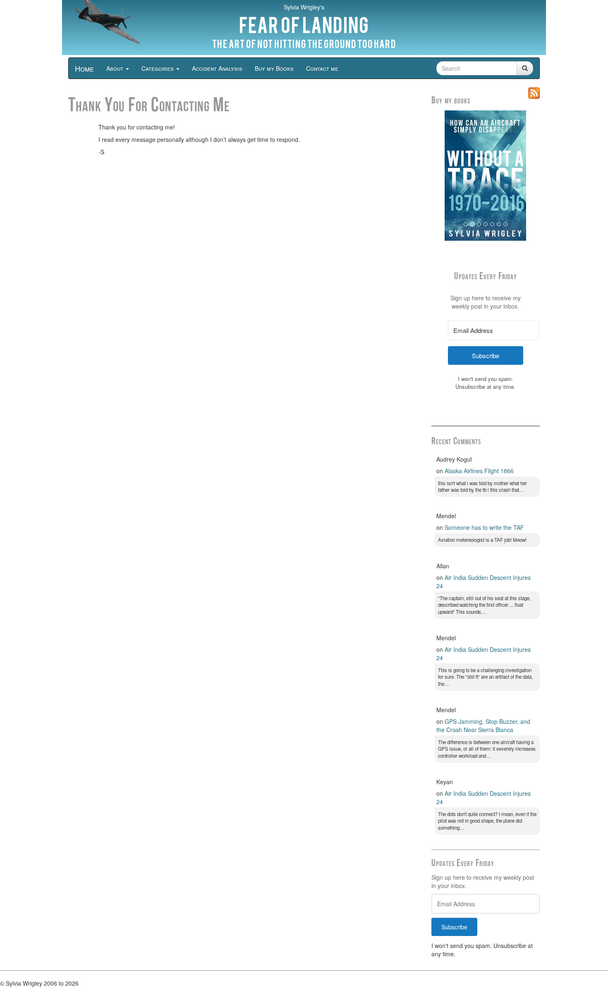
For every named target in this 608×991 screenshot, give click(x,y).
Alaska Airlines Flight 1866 (479, 471)
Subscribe (454, 927)
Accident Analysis (217, 68)
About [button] (115, 68)
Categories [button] (158, 68)
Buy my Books (274, 68)
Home (84, 68)
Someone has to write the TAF (484, 527)
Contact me (322, 68)
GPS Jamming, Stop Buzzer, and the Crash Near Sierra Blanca (483, 725)
